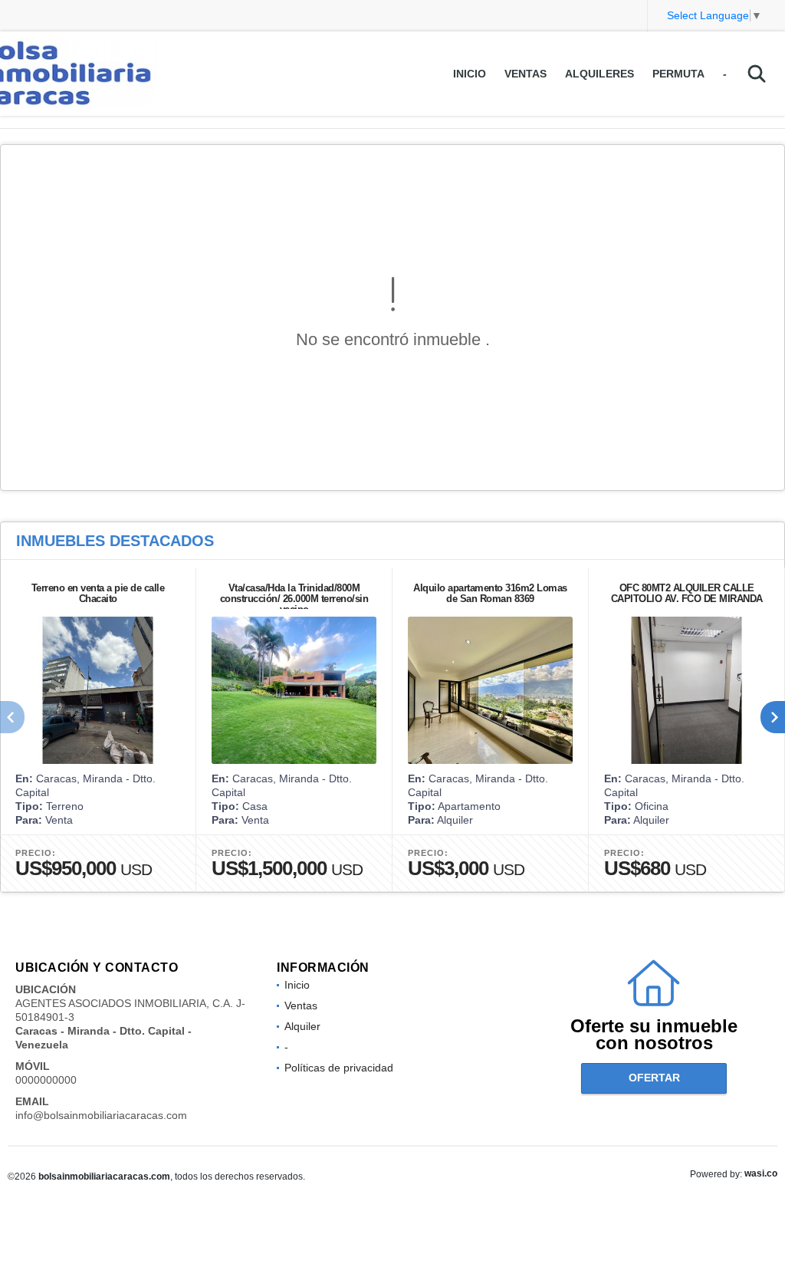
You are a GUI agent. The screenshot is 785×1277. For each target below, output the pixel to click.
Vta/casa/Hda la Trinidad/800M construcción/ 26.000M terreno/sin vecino (294, 598)
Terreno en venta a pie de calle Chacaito (98, 593)
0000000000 (46, 1080)
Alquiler (302, 1026)
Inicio (469, 73)
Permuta (678, 73)
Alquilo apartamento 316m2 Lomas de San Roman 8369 (490, 593)
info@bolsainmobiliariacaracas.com (101, 1115)
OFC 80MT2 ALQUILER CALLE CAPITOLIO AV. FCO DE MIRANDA (687, 593)
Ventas (525, 73)
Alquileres (599, 73)
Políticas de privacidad (338, 1067)
